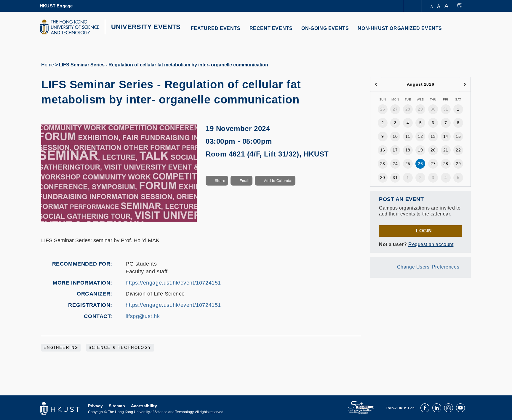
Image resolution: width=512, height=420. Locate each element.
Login (424, 230)
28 (407, 109)
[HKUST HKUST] (69, 27)
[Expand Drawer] (413, 6)
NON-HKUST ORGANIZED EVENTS (400, 28)
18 (407, 150)
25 (407, 163)
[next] (465, 84)
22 (458, 150)
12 (420, 136)
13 (433, 136)
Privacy (95, 405)
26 (382, 109)
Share (220, 181)
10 (395, 136)
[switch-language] (462, 6)
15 (458, 136)
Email (245, 181)
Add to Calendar (278, 181)
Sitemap (117, 405)
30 (433, 109)
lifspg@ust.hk (143, 316)
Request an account (430, 244)
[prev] (376, 84)
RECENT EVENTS (271, 28)
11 (407, 136)
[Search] (462, 32)
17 (395, 150)
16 (382, 150)
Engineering (61, 348)
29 (420, 109)
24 (395, 163)
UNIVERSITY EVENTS (146, 27)
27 (395, 109)
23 (382, 163)
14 (445, 136)
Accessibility (144, 405)
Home (47, 64)
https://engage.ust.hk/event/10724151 (173, 283)
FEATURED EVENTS (216, 28)
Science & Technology (120, 348)
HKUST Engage (56, 5)
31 (445, 109)
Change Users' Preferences (428, 266)
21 (445, 150)
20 (433, 150)
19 (420, 150)
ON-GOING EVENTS (325, 28)
